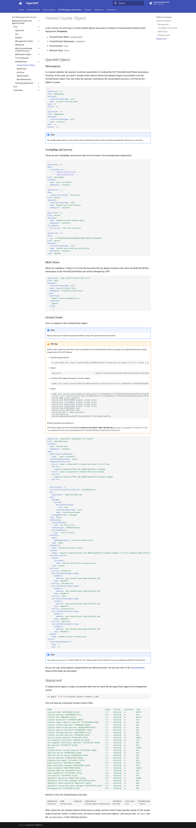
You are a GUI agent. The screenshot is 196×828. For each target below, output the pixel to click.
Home (21, 10)
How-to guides (49, 10)
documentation (138, 667)
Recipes (88, 10)
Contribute (111, 10)
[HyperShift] (20, 3)
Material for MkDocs (35, 825)
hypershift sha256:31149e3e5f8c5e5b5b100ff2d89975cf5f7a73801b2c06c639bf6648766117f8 (100, 373)
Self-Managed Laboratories (69, 10)
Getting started (33, 10)
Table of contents (164, 17)
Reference (99, 10)
